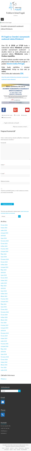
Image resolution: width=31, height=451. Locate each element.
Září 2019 (3, 330)
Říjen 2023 (3, 270)
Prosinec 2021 (4, 299)
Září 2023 (3, 272)
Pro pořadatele (24, 449)
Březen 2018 (4, 364)
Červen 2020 (4, 314)
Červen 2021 (4, 309)
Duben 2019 (4, 338)
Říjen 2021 (3, 304)
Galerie (11, 449)
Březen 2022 (4, 296)
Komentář (3, 142)
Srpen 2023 (4, 275)
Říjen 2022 (3, 285)
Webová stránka (5, 181)
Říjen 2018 (3, 349)
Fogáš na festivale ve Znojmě (11, 123)
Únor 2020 (3, 322)
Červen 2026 (4, 225)
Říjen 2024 (3, 254)
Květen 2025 (4, 246)
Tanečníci (12, 448)
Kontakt (18, 449)
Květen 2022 (4, 293)
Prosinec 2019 (4, 325)
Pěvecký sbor (21, 448)
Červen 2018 (4, 359)
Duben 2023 (4, 280)
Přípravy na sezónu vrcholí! (20, 126)
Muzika (16, 448)
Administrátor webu (7, 115)
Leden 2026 (4, 230)
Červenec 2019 (5, 333)
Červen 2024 (4, 262)
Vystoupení (6, 449)
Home (3, 448)
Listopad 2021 (4, 301)
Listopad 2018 (4, 346)
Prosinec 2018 (4, 343)
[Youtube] (27, 110)
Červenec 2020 (5, 312)
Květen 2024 (4, 264)
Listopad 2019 (4, 328)
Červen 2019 (4, 335)
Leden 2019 (4, 341)
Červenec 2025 (5, 241)
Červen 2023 (4, 277)
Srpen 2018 (4, 354)
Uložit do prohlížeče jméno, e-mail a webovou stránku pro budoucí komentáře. (14, 191)
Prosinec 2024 (4, 248)
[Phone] (3, 415)
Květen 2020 (4, 317)
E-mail (3, 173)
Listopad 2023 (4, 267)
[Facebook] (4, 110)
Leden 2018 (4, 370)
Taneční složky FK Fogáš (16, 64)
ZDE (21, 73)
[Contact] (3, 402)
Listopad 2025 (4, 233)
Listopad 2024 (4, 251)
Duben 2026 (4, 227)
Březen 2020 (4, 320)
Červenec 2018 (5, 357)
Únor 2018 (3, 367)
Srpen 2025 (4, 238)
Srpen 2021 (4, 306)
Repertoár (27, 448)
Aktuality (25, 115)
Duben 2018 (4, 362)
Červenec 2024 (5, 259)
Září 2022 (3, 288)
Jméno (3, 164)
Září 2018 (3, 351)
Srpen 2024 (4, 256)
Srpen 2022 (4, 291)
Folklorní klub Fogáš (15, 13)
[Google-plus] (15, 110)
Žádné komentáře (7, 117)
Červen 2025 (4, 243)
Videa (15, 449)
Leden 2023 (4, 283)
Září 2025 (3, 235)
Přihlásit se (3, 379)
